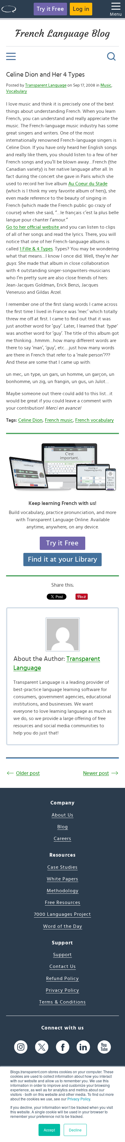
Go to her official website (33, 227)
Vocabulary (16, 91)
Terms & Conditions (62, 1002)
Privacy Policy (78, 1098)
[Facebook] (62, 1047)
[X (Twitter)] (42, 1047)
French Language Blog (62, 33)
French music (59, 420)
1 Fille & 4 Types (36, 248)
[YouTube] (104, 1047)
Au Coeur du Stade (87, 183)
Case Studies (62, 867)
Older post (28, 773)
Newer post (96, 773)
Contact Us (62, 966)
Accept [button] (49, 1129)
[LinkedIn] (83, 1047)
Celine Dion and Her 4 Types (45, 74)
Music (105, 85)
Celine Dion (30, 420)
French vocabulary (94, 420)
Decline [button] (75, 1129)
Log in (81, 9)
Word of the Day (62, 926)
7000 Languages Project (62, 914)
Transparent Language (45, 85)
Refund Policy (62, 978)
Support (62, 954)
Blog (62, 826)
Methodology (63, 890)
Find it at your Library (62, 559)
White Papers (62, 879)
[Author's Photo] (62, 634)
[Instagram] (21, 1047)
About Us (62, 815)
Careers (62, 838)
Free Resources (62, 902)
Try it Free (50, 9)
